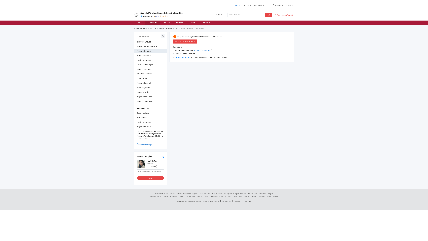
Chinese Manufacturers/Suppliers (187, 194)
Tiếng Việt (261, 196)
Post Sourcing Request (285, 15)
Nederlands (214, 196)
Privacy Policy (247, 201)
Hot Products (159, 194)
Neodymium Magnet (144, 60)
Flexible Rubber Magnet (145, 65)
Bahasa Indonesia (272, 196)
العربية (222, 196)
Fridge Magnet (142, 78)
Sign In (237, 5)
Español (165, 196)
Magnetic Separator (144, 51)
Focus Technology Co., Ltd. (199, 201)
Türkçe (254, 196)
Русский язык (190, 196)
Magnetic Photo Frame (145, 101)
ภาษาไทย (247, 196)
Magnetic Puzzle (142, 92)
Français (181, 196)
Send (150, 178)
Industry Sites (228, 194)
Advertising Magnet (144, 87)
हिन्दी (240, 196)
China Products (170, 194)
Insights (270, 194)
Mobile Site (262, 194)
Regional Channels (240, 194)
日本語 (235, 196)
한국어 (229, 196)
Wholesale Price (217, 194)
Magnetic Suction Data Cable (147, 46)
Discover (192, 23)
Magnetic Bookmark (144, 83)
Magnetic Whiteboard (144, 69)
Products (153, 23)
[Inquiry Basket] (268, 5)
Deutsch (206, 196)
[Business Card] (163, 156)
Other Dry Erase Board (144, 74)
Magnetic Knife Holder (144, 97)
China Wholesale (205, 194)
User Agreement (226, 201)
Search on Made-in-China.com (185, 41)
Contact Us (206, 23)
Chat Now (153, 166)
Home (139, 23)
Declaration (237, 201)
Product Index (252, 194)
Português (173, 196)
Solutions (179, 23)
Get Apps (277, 5)
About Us (166, 23)
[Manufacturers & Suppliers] (148, 4)
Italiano (199, 196)
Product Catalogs (145, 145)
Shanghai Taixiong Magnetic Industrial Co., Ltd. (161, 13)
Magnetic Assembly (144, 55)
